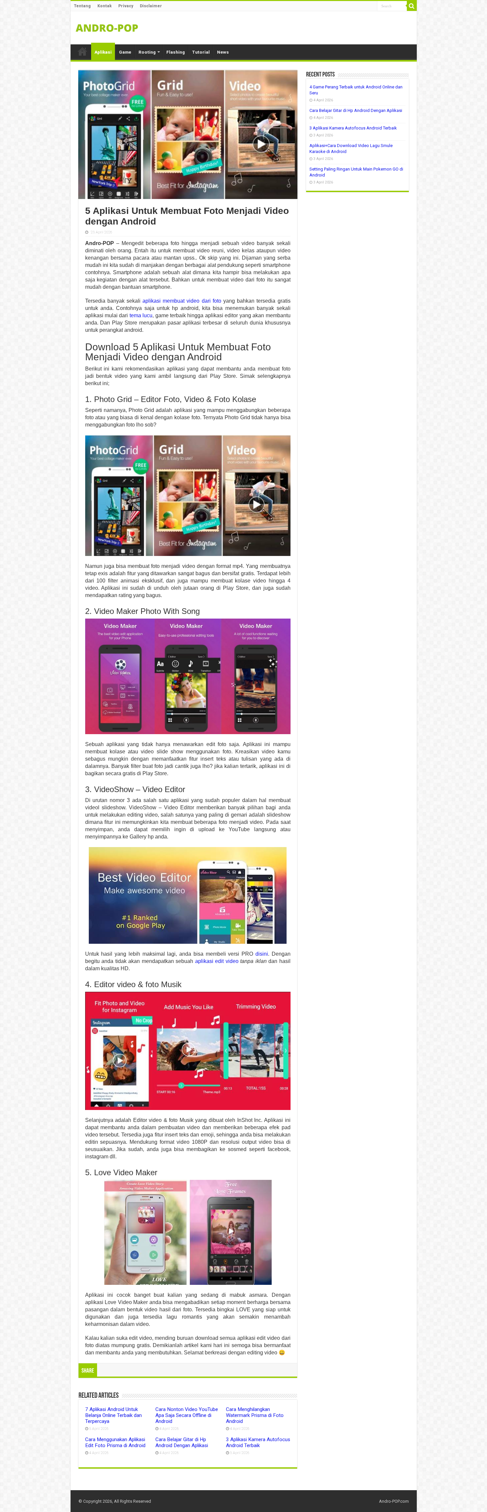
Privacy (125, 6)
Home (82, 51)
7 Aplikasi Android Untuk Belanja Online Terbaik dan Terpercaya (113, 1415)
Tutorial (201, 52)
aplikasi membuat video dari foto (181, 301)
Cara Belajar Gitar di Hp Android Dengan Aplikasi (181, 1442)
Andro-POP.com (394, 1501)
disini (261, 954)
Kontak (104, 6)
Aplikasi (103, 52)
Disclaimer (151, 6)
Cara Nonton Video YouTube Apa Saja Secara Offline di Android (186, 1415)
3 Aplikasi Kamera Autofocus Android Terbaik (258, 1442)
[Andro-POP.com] (107, 26)
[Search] (412, 6)
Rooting (147, 52)
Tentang (82, 6)
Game (125, 52)
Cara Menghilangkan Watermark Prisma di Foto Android (255, 1415)
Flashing (175, 52)
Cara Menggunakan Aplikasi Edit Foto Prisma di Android (115, 1442)
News (223, 52)
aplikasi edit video (217, 961)
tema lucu (141, 315)
